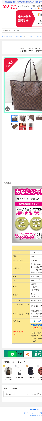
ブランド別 (28, 36)
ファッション (20, 36)
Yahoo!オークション (35, 409)
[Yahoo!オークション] (16, 5)
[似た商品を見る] (7, 108)
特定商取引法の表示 (36, 415)
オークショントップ (8, 36)
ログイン (34, 8)
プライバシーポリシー (30, 413)
